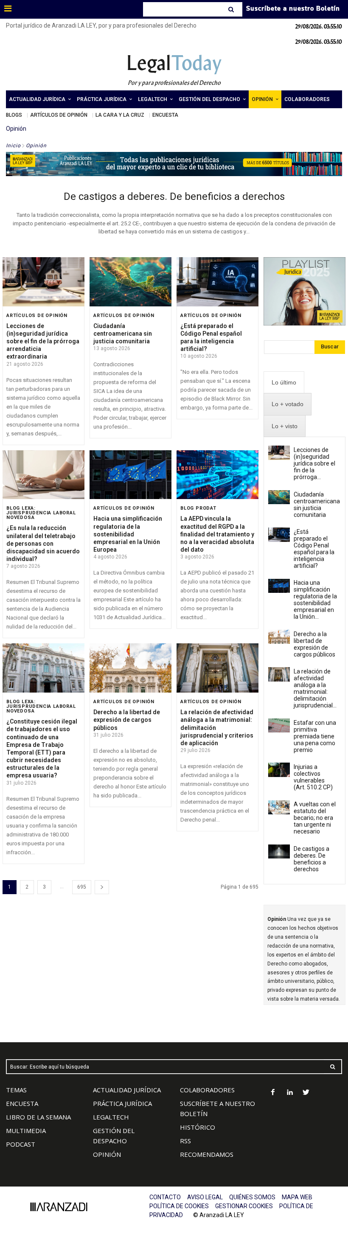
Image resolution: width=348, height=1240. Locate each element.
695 (81, 887)
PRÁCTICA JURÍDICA (122, 1103)
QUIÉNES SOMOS (252, 1197)
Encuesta (165, 115)
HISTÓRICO (197, 1127)
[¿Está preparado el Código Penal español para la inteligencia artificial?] (217, 281)
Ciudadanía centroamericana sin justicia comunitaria (122, 334)
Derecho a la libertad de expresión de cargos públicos (126, 720)
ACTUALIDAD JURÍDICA (127, 1090)
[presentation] (284, 382)
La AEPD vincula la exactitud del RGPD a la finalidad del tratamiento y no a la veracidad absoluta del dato (217, 534)
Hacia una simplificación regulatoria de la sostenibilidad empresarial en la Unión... (315, 599)
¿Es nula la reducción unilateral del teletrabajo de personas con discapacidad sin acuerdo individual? (43, 543)
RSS (185, 1140)
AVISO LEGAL (205, 1197)
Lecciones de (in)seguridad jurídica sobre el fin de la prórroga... (314, 463)
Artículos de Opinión (58, 115)
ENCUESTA (22, 1103)
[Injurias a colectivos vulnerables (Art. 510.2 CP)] (279, 770)
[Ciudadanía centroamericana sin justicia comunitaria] (130, 281)
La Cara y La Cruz (119, 115)
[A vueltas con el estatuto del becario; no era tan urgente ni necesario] (279, 807)
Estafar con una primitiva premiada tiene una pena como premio (315, 736)
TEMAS (16, 1090)
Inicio (13, 146)
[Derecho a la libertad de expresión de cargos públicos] (130, 668)
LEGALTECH (111, 1117)
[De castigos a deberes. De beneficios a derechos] (279, 851)
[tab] (284, 382)
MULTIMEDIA (26, 1130)
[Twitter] (306, 1093)
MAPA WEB (297, 1197)
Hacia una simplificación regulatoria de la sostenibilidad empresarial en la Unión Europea (127, 534)
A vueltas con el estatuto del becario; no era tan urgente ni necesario (315, 818)
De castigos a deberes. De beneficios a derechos (174, 196)
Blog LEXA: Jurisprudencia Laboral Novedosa (41, 513)
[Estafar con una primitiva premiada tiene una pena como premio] (279, 725)
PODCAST (20, 1144)
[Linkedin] (289, 1093)
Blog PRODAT (198, 508)
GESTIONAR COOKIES (244, 1206)
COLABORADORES (207, 1090)
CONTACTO (165, 1197)
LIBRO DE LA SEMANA (38, 1117)
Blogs (14, 115)
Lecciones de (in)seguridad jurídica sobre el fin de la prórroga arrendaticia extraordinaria (42, 341)
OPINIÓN (107, 1154)
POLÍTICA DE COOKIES (179, 1206)
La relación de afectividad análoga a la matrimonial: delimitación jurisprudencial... (315, 688)
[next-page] (102, 887)
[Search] (232, 9)
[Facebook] (273, 1093)
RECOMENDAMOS (206, 1154)
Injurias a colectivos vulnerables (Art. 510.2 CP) (313, 777)
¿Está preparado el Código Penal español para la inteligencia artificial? (211, 338)
